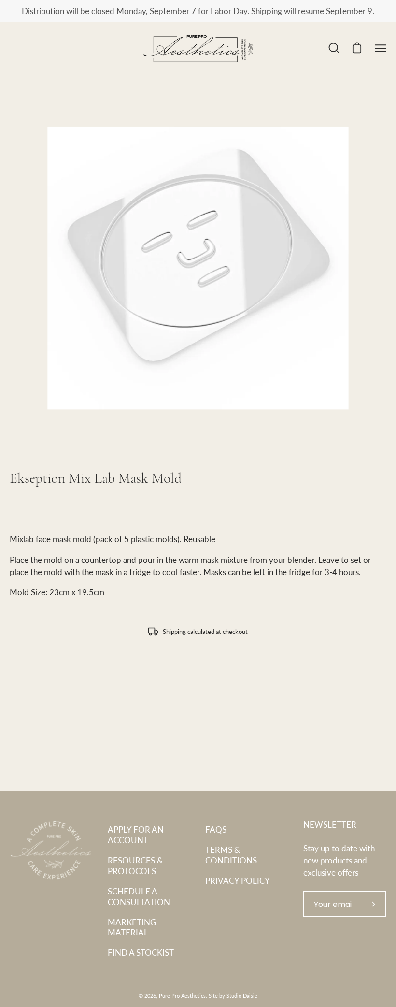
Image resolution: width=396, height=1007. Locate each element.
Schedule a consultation (139, 896)
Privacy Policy (237, 880)
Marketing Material (132, 927)
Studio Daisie (241, 995)
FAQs (215, 829)
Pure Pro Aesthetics (182, 995)
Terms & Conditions (231, 855)
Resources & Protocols (135, 865)
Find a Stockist (141, 952)
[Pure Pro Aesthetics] (198, 48)
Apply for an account (136, 834)
